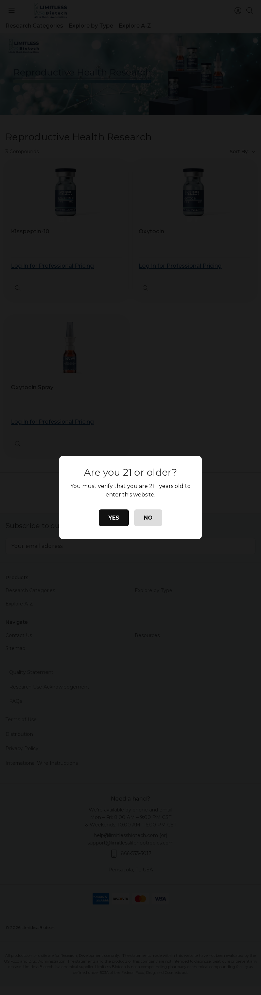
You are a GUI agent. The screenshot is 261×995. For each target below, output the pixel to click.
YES (113, 518)
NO (148, 518)
